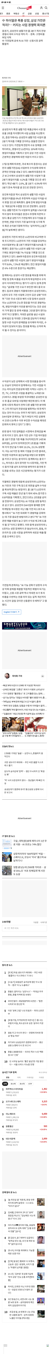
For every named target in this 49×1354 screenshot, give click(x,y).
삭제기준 (43, 922)
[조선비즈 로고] (24, 8)
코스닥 (22, 1084)
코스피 (13, 1084)
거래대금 (30, 1077)
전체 (5, 1084)
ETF (30, 1084)
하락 (19, 1077)
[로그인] (41, 7)
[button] (2, 7)
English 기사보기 (10, 612)
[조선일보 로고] (6, 2)
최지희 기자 (6, 78)
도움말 (35, 922)
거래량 (41, 1077)
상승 (7, 1077)
